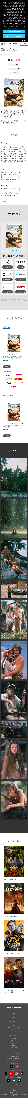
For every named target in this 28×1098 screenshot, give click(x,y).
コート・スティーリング (11, 953)
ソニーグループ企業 (9, 25)
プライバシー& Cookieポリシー (14, 10)
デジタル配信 (14, 65)
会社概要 (14, 1038)
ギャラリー (14, 73)
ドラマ (13, 54)
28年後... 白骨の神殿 (10, 916)
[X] (6, 1073)
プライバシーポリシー (14, 1089)
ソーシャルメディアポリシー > (14, 1084)
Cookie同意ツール (21, 14)
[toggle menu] (2, 44)
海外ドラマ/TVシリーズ (14, 1027)
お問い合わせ (14, 1047)
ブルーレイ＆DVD (14, 69)
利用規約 (14, 1090)
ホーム (14, 1013)
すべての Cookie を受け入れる (14, 31)
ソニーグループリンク (14, 1056)
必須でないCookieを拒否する (14, 36)
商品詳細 (7, 366)
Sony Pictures (20, 23)
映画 (14, 1017)
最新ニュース (14, 1041)
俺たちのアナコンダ (10, 880)
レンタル (20, 267)
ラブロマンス (20, 54)
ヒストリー (14, 1043)
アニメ (14, 1029)
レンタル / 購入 (7, 267)
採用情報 (14, 1045)
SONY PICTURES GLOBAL (14, 1058)
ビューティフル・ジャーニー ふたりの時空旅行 (14, 991)
